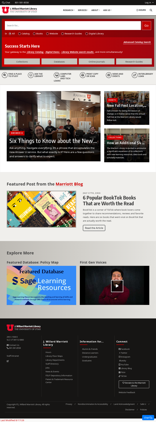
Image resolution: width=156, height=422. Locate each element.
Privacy (69, 404)
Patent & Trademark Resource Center (59, 381)
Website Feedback (127, 392)
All (13, 33)
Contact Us (14, 345)
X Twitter (123, 352)
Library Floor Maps (54, 356)
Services (82, 10)
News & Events (52, 371)
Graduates (87, 360)
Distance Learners (90, 352)
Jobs (48, 367)
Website (54, 33)
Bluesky (122, 360)
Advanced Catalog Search (137, 41)
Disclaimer (130, 409)
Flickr (123, 372)
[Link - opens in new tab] (41, 285)
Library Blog (126, 368)
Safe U (143, 404)
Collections (22, 61)
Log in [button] (148, 2)
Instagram (125, 356)
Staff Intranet (13, 355)
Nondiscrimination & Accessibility (93, 404)
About (94, 10)
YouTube (124, 364)
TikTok (123, 376)
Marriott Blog (69, 184)
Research (68, 10)
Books (39, 33)
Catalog (26, 33)
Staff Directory (52, 363)
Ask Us (106, 10)
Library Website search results (78, 51)
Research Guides (73, 33)
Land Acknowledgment (124, 404)
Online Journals (97, 61)
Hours (48, 352)
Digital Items (52, 51)
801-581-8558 (22, 2)
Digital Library (96, 33)
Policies (143, 409)
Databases (59, 61)
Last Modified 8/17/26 (12, 420)
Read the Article (94, 228)
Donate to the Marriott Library (135, 384)
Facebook (125, 349)
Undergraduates (89, 356)
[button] (148, 417)
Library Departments (55, 360)
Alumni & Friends (90, 349)
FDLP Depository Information (59, 375)
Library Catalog (35, 51)
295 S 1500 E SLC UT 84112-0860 (15, 338)
